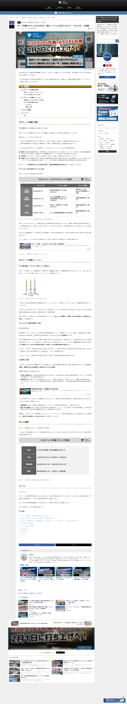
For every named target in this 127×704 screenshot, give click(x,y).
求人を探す (107, 77)
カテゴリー (101, 130)
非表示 (26, 86)
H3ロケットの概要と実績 (29, 89)
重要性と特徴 (28, 107)
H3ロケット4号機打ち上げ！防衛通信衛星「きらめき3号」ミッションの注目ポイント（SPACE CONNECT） (49, 520)
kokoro (91, 28)
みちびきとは (28, 104)
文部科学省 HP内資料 (35, 298)
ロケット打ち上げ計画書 (27, 525)
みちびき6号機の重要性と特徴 (31, 102)
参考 (25, 115)
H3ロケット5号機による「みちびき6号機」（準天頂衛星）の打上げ (38, 518)
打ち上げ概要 (26, 110)
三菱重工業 (30, 22)
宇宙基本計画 (24, 530)
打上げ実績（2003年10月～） (28, 523)
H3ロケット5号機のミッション (31, 97)
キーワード (101, 125)
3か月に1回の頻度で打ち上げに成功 (32, 94)
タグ (99, 136)
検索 (107, 151)
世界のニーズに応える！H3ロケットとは (33, 92)
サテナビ (23, 533)
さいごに (24, 112)
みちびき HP (24, 528)
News (19, 22)
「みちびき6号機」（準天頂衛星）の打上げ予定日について (36, 515)
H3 (44, 22)
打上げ (24, 22)
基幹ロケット (38, 22)
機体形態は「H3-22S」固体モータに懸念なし (34, 100)
